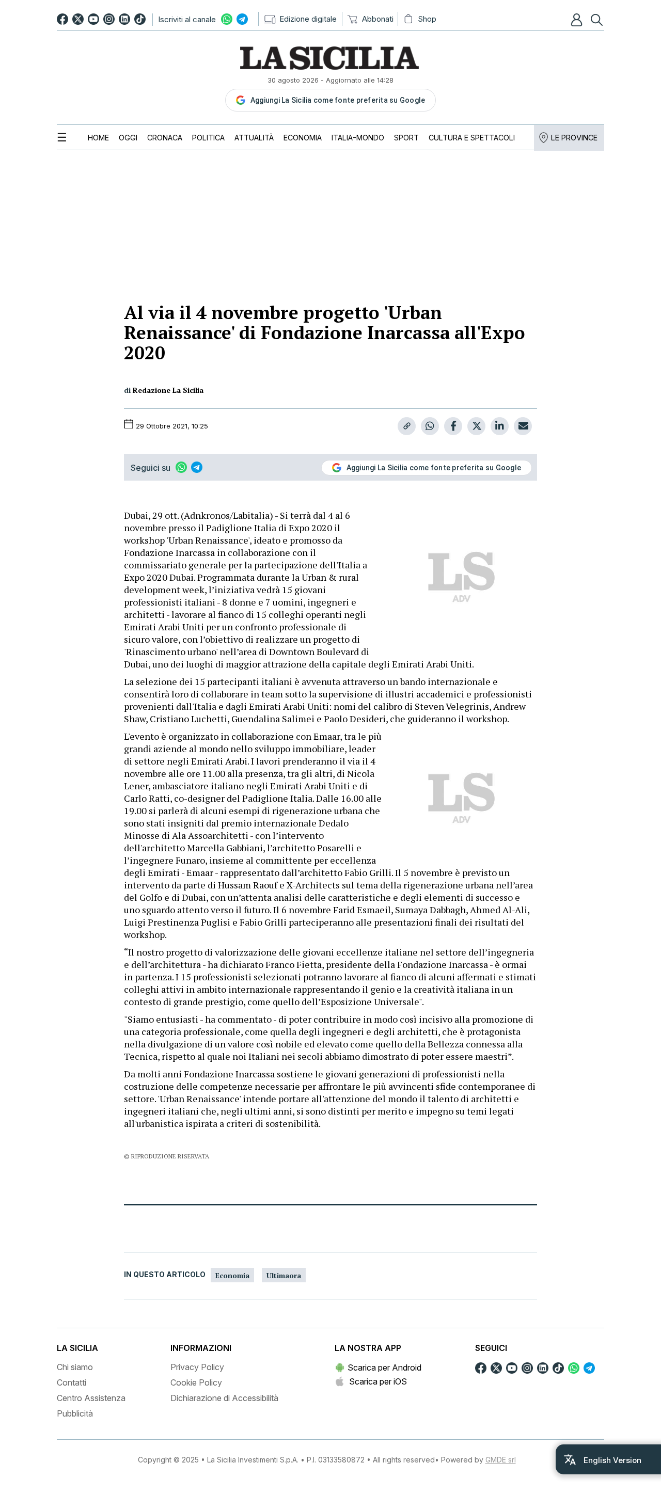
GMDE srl (500, 1459)
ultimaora (283, 1275)
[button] (578, 19)
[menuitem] (98, 137)
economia (232, 1275)
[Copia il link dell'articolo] (407, 426)
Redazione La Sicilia (168, 390)
